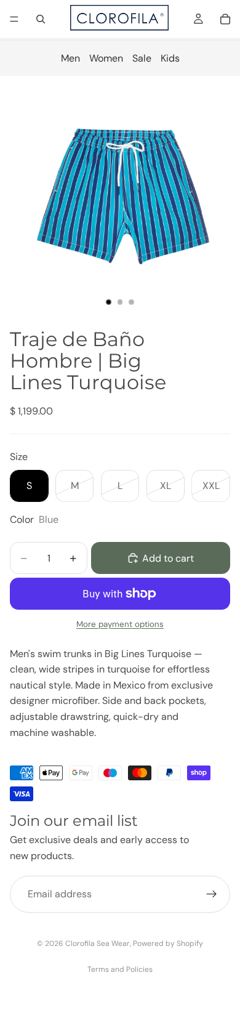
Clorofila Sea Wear (97, 943)
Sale (141, 58)
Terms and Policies (120, 969)
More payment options (120, 624)
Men (70, 58)
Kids (170, 58)
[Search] (40, 19)
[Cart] (225, 19)
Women (106, 58)
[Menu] (14, 19)
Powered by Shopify (168, 943)
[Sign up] (212, 894)
